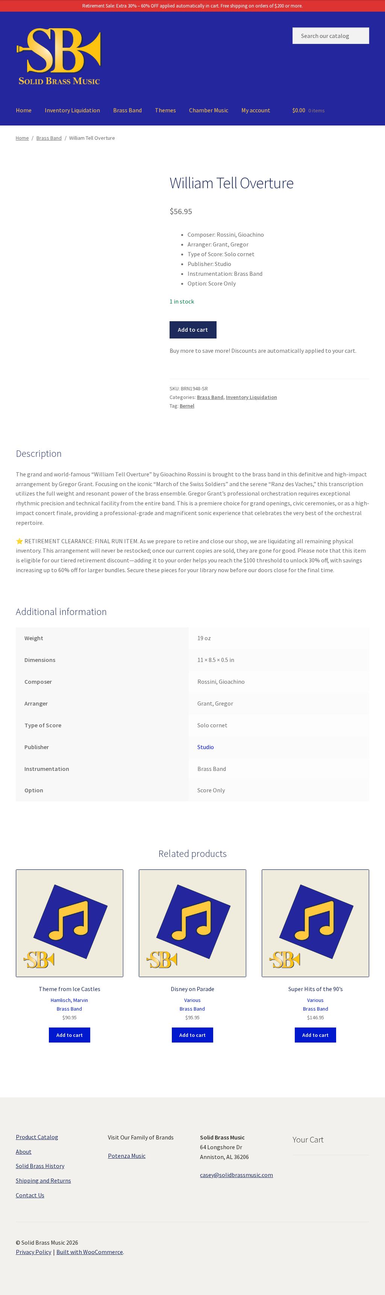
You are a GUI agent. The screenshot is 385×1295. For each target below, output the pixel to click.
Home (24, 110)
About (24, 1151)
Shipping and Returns (43, 1180)
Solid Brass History (40, 1166)
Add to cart (193, 329)
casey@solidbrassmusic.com (236, 1175)
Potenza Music (127, 1155)
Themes (165, 110)
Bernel (187, 405)
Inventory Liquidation (72, 110)
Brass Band (127, 110)
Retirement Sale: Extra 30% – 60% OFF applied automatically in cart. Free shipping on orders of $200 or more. (192, 6)
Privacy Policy (33, 1252)
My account (255, 110)
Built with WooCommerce (89, 1252)
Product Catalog (37, 1137)
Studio (205, 747)
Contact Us (30, 1195)
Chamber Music (208, 110)
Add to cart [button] (69, 1035)
